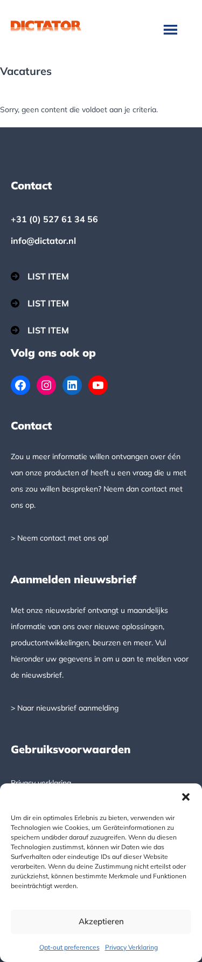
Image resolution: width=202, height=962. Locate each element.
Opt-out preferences (69, 947)
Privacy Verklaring (131, 947)
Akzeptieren (101, 921)
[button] (185, 797)
